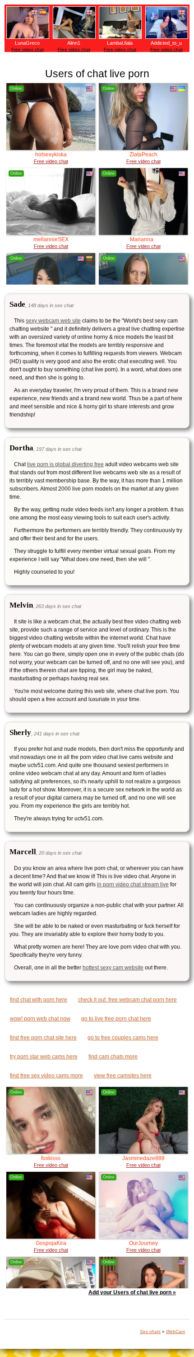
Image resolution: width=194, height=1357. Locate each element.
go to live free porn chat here (116, 1018)
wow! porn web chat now (40, 1018)
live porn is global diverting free (65, 464)
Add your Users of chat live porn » (132, 1292)
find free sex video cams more (46, 1075)
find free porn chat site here (43, 1037)
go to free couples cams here (123, 1037)
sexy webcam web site (53, 321)
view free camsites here (123, 1075)
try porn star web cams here (44, 1056)
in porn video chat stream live (133, 884)
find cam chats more (113, 1056)
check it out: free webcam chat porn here (127, 1000)
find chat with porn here (38, 1000)
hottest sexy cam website (113, 967)
